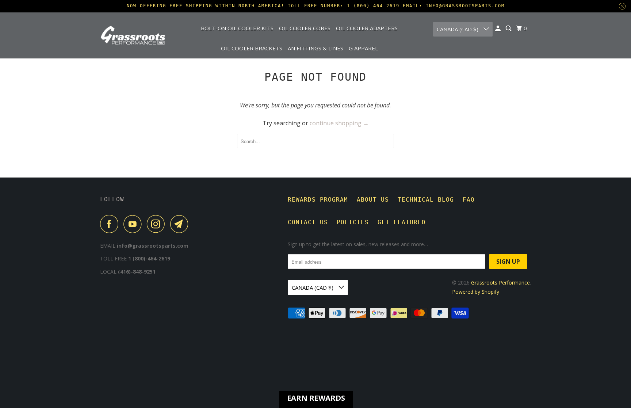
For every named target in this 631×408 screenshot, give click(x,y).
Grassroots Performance (500, 282)
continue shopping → (339, 123)
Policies (353, 222)
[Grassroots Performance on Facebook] (111, 224)
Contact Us (308, 222)
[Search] (509, 28)
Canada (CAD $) (458, 29)
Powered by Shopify (475, 291)
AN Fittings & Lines (315, 48)
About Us (373, 199)
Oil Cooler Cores (304, 28)
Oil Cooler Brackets (251, 48)
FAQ (469, 199)
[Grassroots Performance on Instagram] (158, 224)
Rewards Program (318, 199)
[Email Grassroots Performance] (181, 224)
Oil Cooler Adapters (367, 28)
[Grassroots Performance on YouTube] (134, 224)
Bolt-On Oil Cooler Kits (237, 28)
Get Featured (402, 222)
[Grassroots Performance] (133, 35)
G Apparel (363, 48)
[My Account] (498, 28)
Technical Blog (426, 199)
